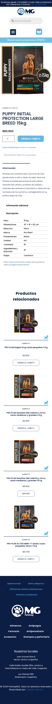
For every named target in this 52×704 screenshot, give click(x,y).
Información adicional (17, 205)
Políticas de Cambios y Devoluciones (26, 589)
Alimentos (6, 108)
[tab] (26, 205)
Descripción (12, 213)
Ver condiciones (38, 4)
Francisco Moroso (34, 689)
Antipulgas (35, 625)
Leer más (26, 493)
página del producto (20, 264)
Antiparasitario (35, 631)
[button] (13, 32)
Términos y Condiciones (26, 595)
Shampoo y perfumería (36, 636)
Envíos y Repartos (36, 583)
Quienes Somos (14, 583)
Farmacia (13, 631)
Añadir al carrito (30, 139)
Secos (15, 108)
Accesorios (10, 636)
